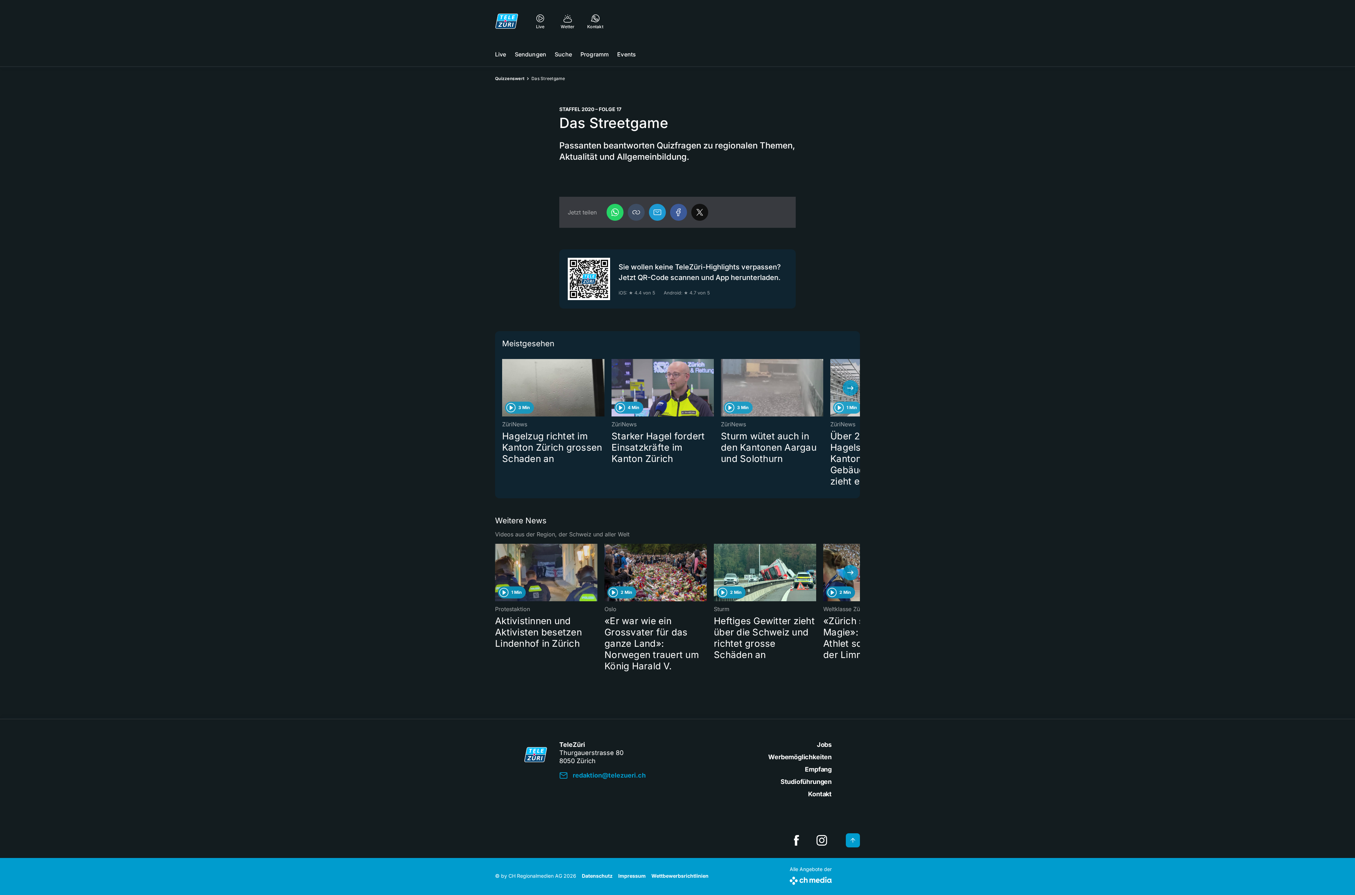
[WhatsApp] (615, 212)
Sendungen (530, 54)
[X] (699, 212)
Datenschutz (597, 876)
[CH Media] (811, 879)
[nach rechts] (850, 388)
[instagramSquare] (822, 840)
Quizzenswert (509, 78)
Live (500, 54)
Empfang (818, 769)
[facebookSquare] (796, 840)
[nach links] (504, 388)
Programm (594, 54)
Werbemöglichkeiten (800, 757)
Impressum (632, 876)
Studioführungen (806, 781)
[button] (636, 212)
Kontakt (820, 794)
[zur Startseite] (506, 21)
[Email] (657, 212)
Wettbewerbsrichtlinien (680, 876)
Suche (563, 54)
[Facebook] (678, 212)
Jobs (824, 744)
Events (626, 54)
